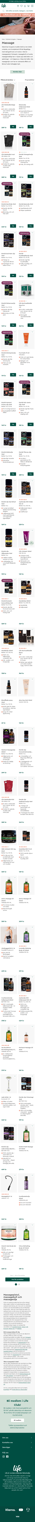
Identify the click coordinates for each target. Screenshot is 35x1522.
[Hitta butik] (18, 6)
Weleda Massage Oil (25, 1373)
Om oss (5, 1438)
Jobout (24, 1326)
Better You (12, 1328)
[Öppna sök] (18, 10)
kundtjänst (6, 1389)
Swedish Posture (16, 1326)
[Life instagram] (4, 1457)
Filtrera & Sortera (7, 80)
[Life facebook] (7, 1457)
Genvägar (6, 1447)
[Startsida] (4, 6)
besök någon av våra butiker (19, 1389)
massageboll (16, 1354)
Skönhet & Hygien (11, 39)
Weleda (19, 1328)
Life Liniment (9, 1375)
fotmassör (28, 1337)
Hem (3, 39)
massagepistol (22, 1342)
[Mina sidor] (25, 6)
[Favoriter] (21, 6)
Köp (13, 126)
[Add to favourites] (15, 84)
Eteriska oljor (17, 71)
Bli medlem (17, 1420)
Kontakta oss (7, 1442)
